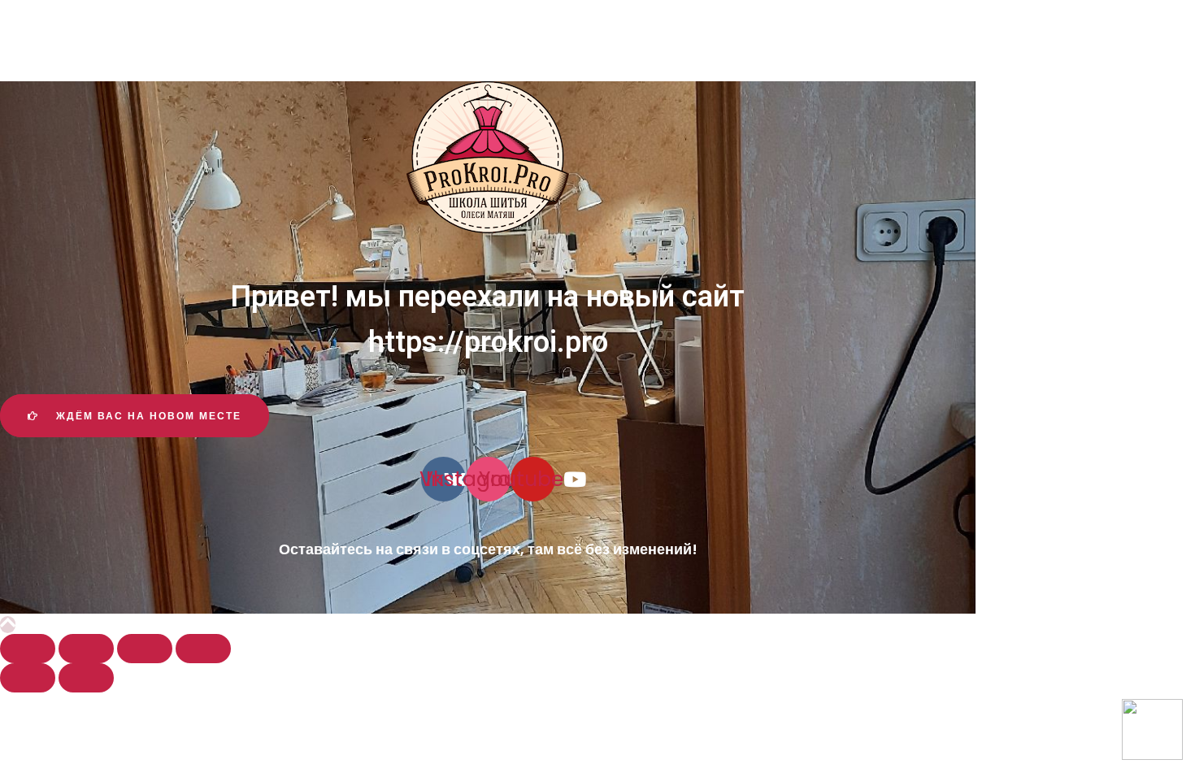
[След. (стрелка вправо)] (86, 677)
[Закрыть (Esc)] (27, 648)
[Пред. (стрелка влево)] (27, 677)
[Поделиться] (86, 648)
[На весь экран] (144, 648)
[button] (134, 415)
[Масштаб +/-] (203, 648)
